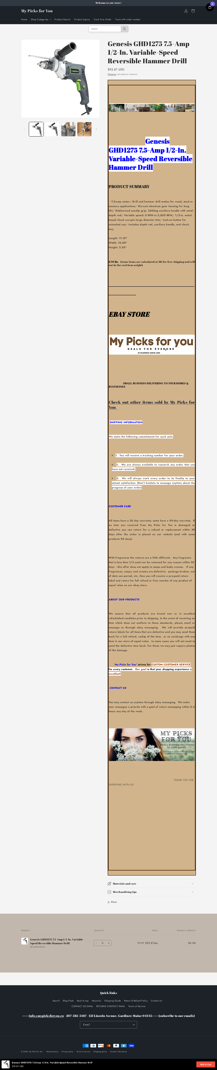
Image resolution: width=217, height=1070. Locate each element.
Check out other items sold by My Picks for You (152, 404)
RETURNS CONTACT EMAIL (110, 1006)
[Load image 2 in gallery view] (52, 129)
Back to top (83, 1000)
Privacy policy (67, 1051)
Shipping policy (100, 1051)
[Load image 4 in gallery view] (84, 129)
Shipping (112, 74)
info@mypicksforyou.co (46, 1016)
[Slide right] (96, 129)
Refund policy (52, 1051)
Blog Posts (68, 1000)
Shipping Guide (112, 1000)
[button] (41, 19)
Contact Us (156, 1000)
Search (56, 1000)
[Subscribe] (133, 1024)
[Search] (124, 29)
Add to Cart (205, 1064)
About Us (96, 1000)
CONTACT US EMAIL (82, 1006)
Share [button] (114, 901)
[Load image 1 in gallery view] (36, 129)
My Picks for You (36, 1051)
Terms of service (83, 1051)
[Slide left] (24, 129)
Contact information (118, 1051)
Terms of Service (137, 1006)
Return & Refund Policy (136, 1000)
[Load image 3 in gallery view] (68, 129)
